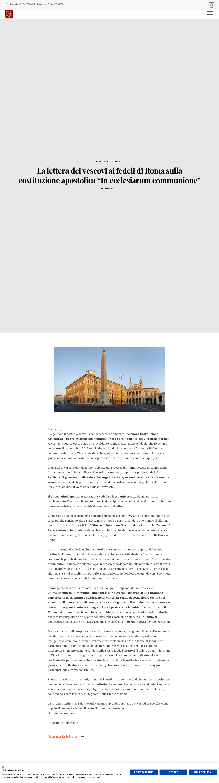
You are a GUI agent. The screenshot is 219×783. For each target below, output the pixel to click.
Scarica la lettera (62, 736)
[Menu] (211, 14)
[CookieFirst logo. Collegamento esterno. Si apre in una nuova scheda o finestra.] (3, 767)
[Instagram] (211, 5)
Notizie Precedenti (109, 161)
